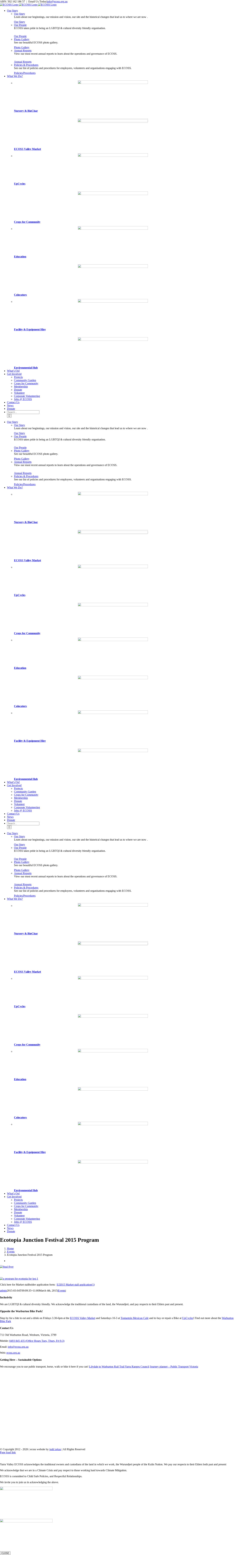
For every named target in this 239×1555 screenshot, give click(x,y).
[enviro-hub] (113, 339)
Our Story (19, 13)
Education (20, 256)
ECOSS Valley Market (27, 149)
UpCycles (19, 183)
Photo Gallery (21, 39)
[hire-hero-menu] (113, 301)
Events (61, 1290)
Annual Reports (22, 50)
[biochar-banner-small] (113, 82)
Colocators (20, 294)
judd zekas (55, 1449)
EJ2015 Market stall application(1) (76, 1284)
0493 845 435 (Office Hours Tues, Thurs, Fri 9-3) (36, 1340)
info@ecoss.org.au (57, 1)
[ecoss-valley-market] (113, 121)
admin (3, 1290)
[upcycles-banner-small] (113, 155)
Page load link (8, 1452)
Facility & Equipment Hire (30, 329)
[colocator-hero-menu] (113, 266)
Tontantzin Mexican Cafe (135, 1318)
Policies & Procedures (26, 64)
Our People (20, 24)
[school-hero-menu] (113, 228)
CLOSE (5, 1553)
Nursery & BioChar (26, 110)
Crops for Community (27, 221)
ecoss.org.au (13, 1352)
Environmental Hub (26, 367)
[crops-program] (113, 194)
